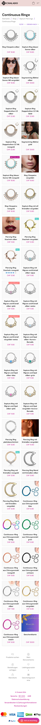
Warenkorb (12, 678)
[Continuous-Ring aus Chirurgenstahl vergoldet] (30, 589)
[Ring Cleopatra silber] (11, 35)
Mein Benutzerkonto (28, 658)
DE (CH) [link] (22, 696)
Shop (15, 19)
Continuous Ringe (9, 21)
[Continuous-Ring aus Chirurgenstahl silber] (11, 589)
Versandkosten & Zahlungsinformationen (20, 703)
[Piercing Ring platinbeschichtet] (11, 428)
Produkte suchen (12, 657)
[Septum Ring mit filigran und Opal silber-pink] (11, 392)
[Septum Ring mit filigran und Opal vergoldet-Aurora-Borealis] (30, 392)
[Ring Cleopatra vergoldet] (30, 163)
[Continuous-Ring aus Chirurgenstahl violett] (11, 623)
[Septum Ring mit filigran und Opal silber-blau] (11, 358)
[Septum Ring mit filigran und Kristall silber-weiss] (30, 289)
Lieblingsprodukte (28, 668)
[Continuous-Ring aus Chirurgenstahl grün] (30, 523)
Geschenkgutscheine (28, 679)
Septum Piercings (26, 19)
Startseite (6, 19)
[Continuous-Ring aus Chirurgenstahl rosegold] (11, 556)
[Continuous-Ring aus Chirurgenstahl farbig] (11, 523)
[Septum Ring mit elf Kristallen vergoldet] (30, 194)
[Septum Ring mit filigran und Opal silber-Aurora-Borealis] (30, 323)
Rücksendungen (20, 706)
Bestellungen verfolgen (13, 668)
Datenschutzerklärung (20, 699)
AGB (29, 696)
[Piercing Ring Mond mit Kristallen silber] (30, 458)
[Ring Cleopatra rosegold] (11, 194)
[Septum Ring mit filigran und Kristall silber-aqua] (30, 256)
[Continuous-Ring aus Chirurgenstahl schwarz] (30, 556)
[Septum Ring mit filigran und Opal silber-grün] (30, 358)
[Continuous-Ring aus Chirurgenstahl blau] (30, 489)
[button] (20, 720)
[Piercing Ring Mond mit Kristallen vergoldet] (11, 489)
